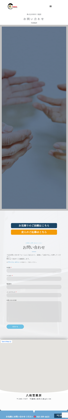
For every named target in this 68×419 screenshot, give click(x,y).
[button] (50, 6)
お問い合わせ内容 (11, 300)
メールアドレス (11, 292)
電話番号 (9, 284)
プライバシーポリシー (14, 262)
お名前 (9, 267)
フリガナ (9, 276)
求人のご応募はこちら (34, 232)
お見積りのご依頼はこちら (34, 225)
